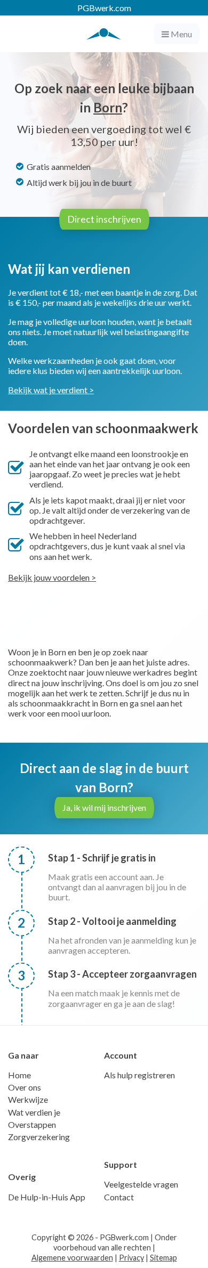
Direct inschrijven (104, 219)
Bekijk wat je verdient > (51, 390)
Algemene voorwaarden (72, 1257)
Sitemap (163, 1257)
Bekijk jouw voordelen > (52, 577)
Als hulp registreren (139, 1075)
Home (19, 1075)
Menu (180, 34)
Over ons (24, 1087)
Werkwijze (28, 1099)
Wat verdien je (34, 1112)
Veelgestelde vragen (141, 1184)
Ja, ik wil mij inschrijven (104, 807)
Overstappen (32, 1124)
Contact (119, 1197)
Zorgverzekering (39, 1137)
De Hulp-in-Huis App (46, 1197)
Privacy (131, 1257)
